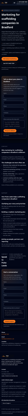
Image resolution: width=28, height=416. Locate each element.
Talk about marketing (9, 59)
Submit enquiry (9, 321)
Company (6, 112)
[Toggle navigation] (14, 3)
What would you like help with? (11, 119)
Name (5, 93)
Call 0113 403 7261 (8, 63)
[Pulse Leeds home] (6, 3)
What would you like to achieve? (12, 308)
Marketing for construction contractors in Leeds (14, 392)
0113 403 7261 (22, 2)
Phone (5, 106)
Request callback (10, 130)
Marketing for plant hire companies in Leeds (13, 396)
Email (5, 99)
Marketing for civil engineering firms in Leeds (13, 394)
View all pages (6, 403)
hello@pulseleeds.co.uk (22, 3)
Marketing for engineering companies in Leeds (14, 386)
